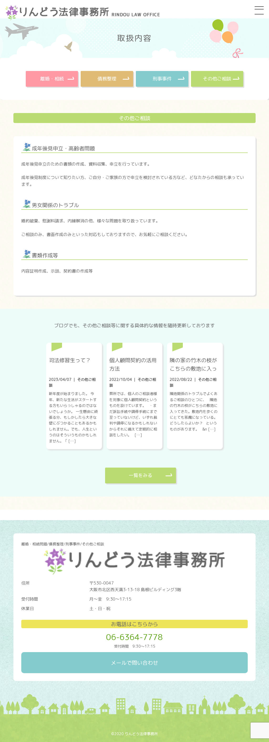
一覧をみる (140, 475)
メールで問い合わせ (134, 662)
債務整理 (106, 78)
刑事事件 (162, 78)
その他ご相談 (217, 78)
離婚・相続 (52, 78)
